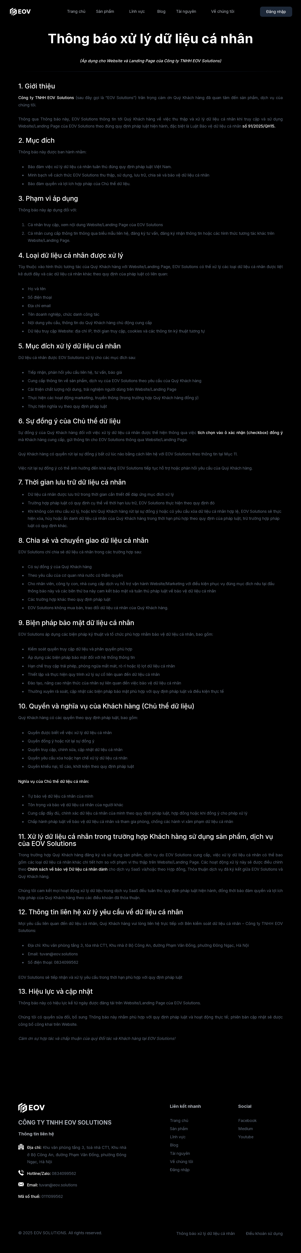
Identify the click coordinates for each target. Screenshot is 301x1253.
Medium (245, 1128)
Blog (161, 11)
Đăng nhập (276, 11)
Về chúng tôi (222, 11)
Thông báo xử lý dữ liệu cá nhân (205, 1233)
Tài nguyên (180, 1153)
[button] (107, 11)
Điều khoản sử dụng (264, 1233)
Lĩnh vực (137, 11)
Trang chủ (76, 11)
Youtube (245, 1137)
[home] (20, 12)
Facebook (247, 1120)
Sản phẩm (179, 1128)
